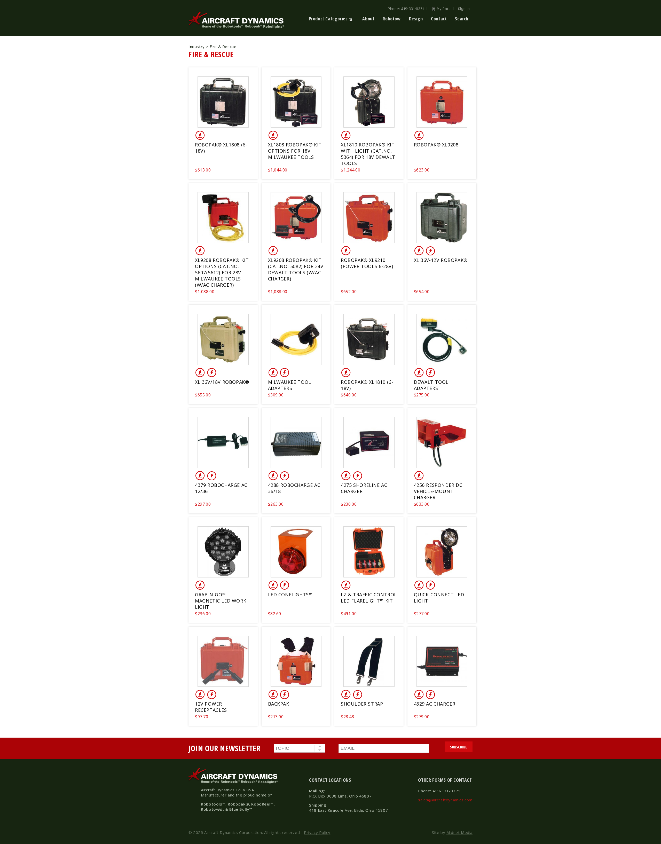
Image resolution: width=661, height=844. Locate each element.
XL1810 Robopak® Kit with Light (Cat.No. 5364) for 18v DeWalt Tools (368, 154)
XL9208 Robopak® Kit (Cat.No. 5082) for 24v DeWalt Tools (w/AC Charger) (296, 269)
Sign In (464, 8)
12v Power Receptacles (211, 707)
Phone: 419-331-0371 (406, 8)
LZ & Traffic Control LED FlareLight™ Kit (369, 597)
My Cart (443, 8)
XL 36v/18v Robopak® (222, 382)
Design (416, 18)
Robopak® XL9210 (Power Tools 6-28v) (367, 263)
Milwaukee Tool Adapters (289, 385)
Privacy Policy (317, 832)
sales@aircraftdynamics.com (445, 799)
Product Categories (328, 18)
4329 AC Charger (434, 704)
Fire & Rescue (211, 54)
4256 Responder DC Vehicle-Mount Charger (438, 491)
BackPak (278, 704)
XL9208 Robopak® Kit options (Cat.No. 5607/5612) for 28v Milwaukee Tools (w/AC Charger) (222, 272)
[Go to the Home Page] (237, 27)
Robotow (391, 18)
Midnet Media (459, 832)
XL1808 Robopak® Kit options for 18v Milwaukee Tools (295, 151)
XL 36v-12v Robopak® (441, 260)
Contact (439, 18)
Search (461, 18)
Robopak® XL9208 (436, 145)
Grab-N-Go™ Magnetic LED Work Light (220, 600)
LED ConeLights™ (290, 594)
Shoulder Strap (362, 704)
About (368, 18)
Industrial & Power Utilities (430, 251)
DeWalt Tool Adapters (431, 385)
